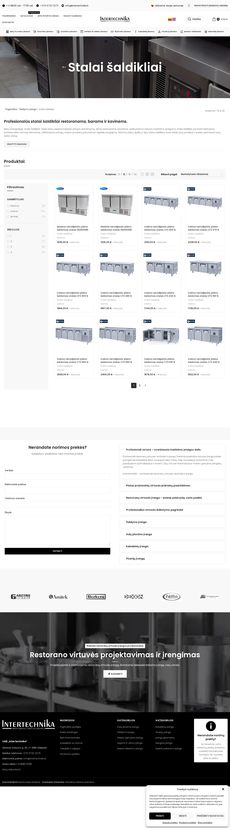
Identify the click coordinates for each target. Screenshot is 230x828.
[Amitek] (58, 597)
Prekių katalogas (69, 732)
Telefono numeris (15, 498)
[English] (174, 19)
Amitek (14, 216)
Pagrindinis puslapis (70, 726)
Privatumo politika (187, 822)
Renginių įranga (164, 743)
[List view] (142, 174)
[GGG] (209, 597)
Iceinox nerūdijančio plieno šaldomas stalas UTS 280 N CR (116, 296)
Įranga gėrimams (165, 737)
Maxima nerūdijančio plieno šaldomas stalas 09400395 (72, 228)
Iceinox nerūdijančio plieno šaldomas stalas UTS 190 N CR (203, 296)
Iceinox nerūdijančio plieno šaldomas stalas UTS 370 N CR (203, 229)
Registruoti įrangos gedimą (211, 5)
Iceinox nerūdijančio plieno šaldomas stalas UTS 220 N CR (159, 296)
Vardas (9, 470)
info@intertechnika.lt (34, 758)
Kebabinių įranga (165, 726)
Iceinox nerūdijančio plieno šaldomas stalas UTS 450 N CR (160, 229)
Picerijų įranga (163, 732)
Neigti (183, 815)
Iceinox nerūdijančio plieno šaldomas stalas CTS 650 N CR (72, 362)
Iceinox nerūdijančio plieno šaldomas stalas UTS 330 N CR (72, 296)
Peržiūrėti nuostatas (210, 815)
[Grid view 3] (147, 174)
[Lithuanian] (170, 19)
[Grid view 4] (152, 174)
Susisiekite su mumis (71, 743)
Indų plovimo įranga (128, 726)
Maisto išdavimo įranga (130, 748)
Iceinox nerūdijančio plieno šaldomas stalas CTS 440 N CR (204, 362)
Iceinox (14, 211)
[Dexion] (134, 597)
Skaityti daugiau (17, 144)
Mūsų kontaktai (205, 822)
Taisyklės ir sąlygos (70, 748)
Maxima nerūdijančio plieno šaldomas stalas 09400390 (116, 228)
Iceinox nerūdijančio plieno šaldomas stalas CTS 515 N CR (159, 362)
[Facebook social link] (189, 5)
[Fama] (172, 597)
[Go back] (64, 67)
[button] (223, 789)
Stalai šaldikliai (64, 233)
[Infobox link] (47, 6)
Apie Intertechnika (70, 737)
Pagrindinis (11, 109)
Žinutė (8, 512)
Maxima (14, 205)
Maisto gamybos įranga (130, 737)
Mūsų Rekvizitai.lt (11, 769)
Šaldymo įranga (27, 109)
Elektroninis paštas (15, 484)
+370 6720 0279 (31, 753)
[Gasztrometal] (20, 597)
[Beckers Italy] (96, 597)
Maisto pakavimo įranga (169, 748)
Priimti (160, 815)
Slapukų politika (170, 822)
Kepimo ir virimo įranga (129, 743)
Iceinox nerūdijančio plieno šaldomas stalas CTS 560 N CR (116, 362)
